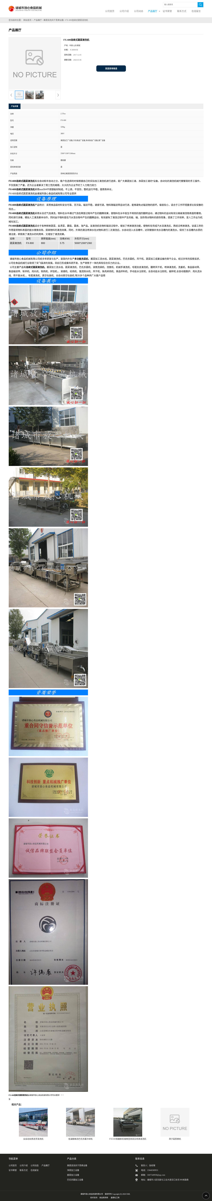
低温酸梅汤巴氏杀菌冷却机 (80, 1139)
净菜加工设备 (73, 1170)
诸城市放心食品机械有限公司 (91, 1194)
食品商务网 (103, 1198)
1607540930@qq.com (156, 1175)
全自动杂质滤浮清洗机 (33, 1139)
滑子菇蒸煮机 (175, 1139)
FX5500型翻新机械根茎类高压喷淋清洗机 (127, 1139)
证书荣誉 (13, 1170)
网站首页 (27, 20)
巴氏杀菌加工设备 (75, 1180)
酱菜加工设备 (73, 1175)
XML (128, 1194)
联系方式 (24, 1170)
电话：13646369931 (149, 1170)
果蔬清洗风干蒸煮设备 (54, 20)
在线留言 (35, 1170)
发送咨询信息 (111, 68)
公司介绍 (24, 1165)
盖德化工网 (115, 1198)
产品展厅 (38, 20)
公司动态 (35, 1165)
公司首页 (13, 1165)
